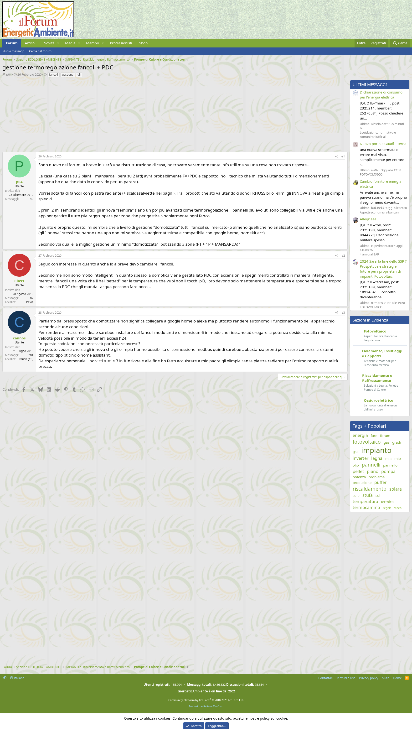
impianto (376, 450)
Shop (143, 43)
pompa (388, 471)
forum (385, 435)
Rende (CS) (26, 359)
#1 (343, 156)
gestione (67, 75)
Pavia (29, 302)
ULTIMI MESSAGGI (370, 84)
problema (377, 476)
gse (355, 451)
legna (376, 458)
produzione (362, 482)
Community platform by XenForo (206, 700)
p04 (8, 74)
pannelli (371, 464)
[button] (58, 43)
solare (395, 489)
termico (387, 501)
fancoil (53, 75)
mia (388, 458)
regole (387, 508)
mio (397, 458)
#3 (343, 313)
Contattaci (325, 678)
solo (356, 495)
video (398, 508)
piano (372, 471)
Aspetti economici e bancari (379, 212)
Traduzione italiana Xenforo (206, 706)
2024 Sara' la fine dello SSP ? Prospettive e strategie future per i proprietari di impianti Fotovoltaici (383, 269)
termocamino (366, 507)
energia (360, 435)
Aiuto (385, 678)
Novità (49, 43)
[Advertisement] (145, 113)
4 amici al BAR (369, 254)
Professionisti (121, 43)
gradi (396, 442)
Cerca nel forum (40, 51)
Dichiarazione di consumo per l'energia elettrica (381, 94)
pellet (358, 471)
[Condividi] (337, 156)
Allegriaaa (368, 219)
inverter (360, 458)
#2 (343, 256)
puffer (380, 482)
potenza (359, 476)
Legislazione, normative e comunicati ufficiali (378, 134)
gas (386, 442)
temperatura (365, 501)
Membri (92, 43)
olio (356, 465)
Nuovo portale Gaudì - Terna (383, 143)
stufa (367, 495)
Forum (12, 43)
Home (397, 678)
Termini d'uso (345, 678)
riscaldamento (369, 488)
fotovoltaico (367, 441)
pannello (390, 465)
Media (70, 43)
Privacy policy (368, 678)
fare (374, 435)
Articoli (30, 43)
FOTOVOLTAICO (371, 174)
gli (79, 75)
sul (378, 495)
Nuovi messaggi (13, 51)
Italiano (19, 678)
